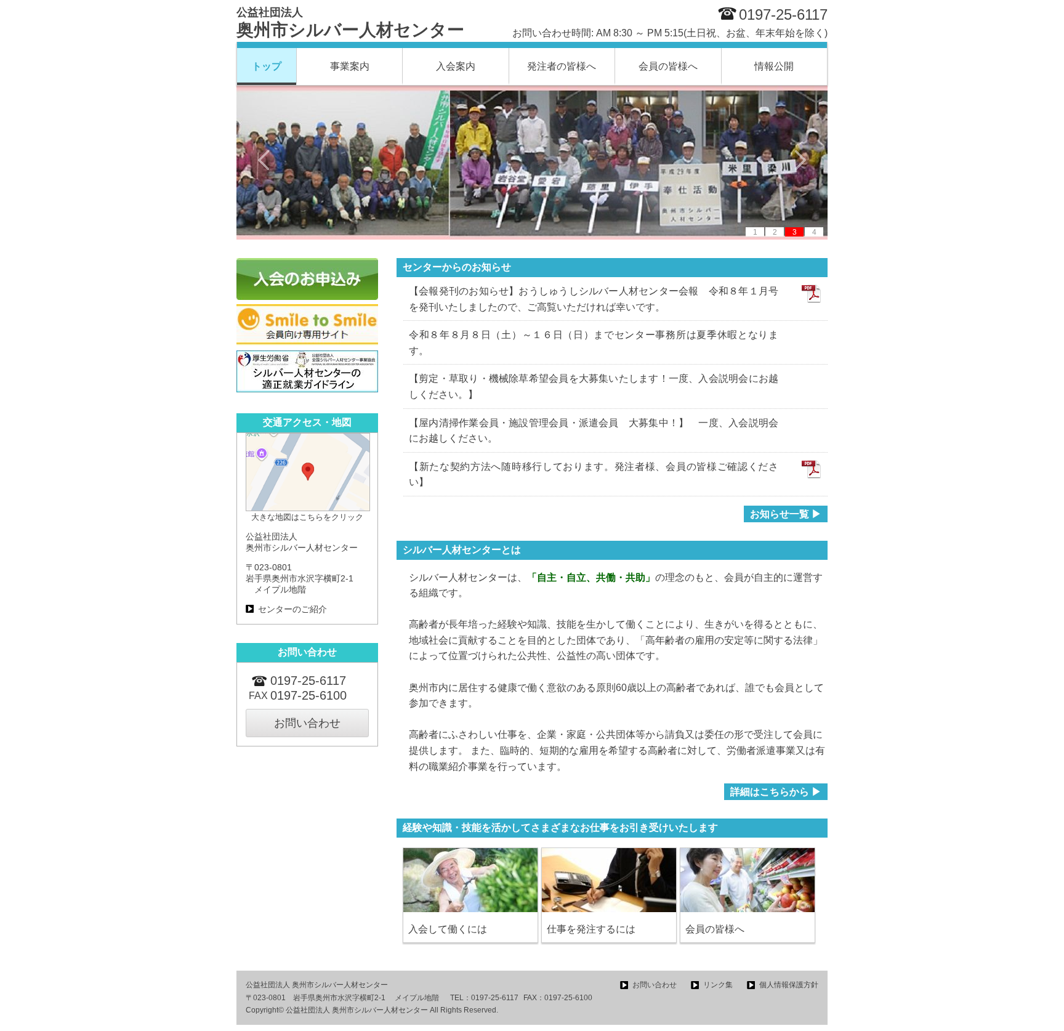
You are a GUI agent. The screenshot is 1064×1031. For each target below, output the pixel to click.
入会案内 (455, 66)
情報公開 (774, 66)
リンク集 (718, 984)
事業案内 (349, 66)
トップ (266, 66)
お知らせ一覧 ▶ (785, 514)
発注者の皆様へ (561, 66)
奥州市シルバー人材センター (350, 22)
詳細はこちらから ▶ (775, 791)
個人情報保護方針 (788, 984)
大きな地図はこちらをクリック (307, 517)
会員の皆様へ (668, 66)
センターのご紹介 (292, 609)
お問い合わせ (307, 723)
